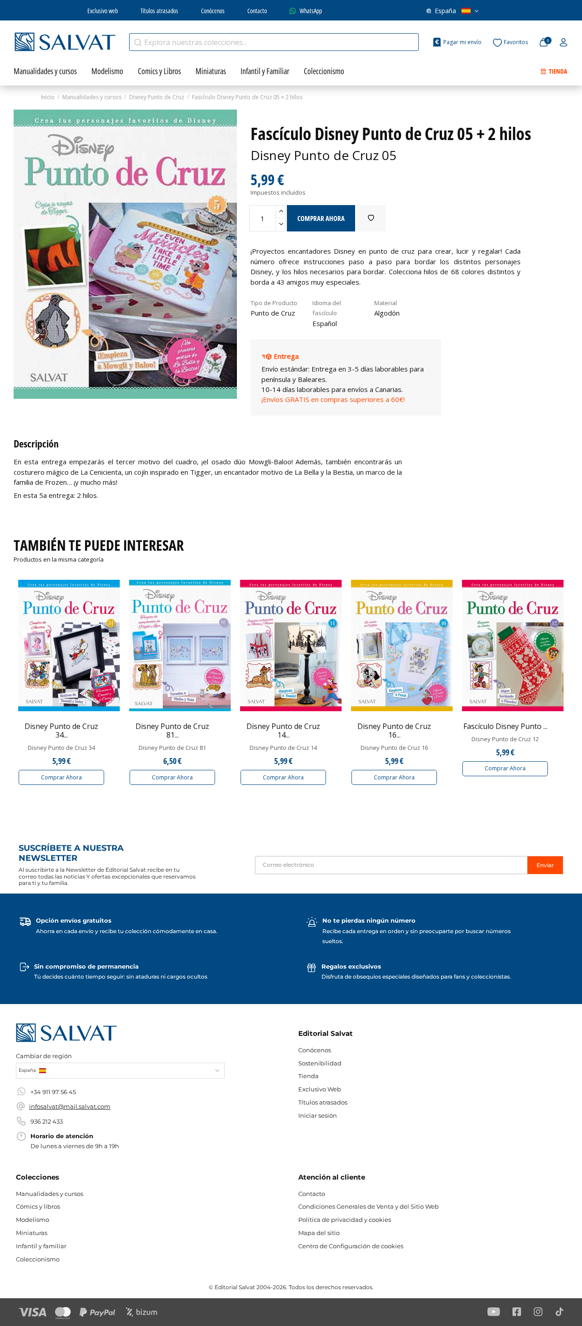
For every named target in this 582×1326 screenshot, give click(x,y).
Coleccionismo (38, 1259)
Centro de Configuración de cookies (350, 1246)
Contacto (257, 10)
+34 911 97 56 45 (53, 1091)
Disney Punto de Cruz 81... (172, 730)
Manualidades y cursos (49, 1193)
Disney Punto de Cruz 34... (61, 730)
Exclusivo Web (319, 1089)
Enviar (545, 865)
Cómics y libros (38, 1206)
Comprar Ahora (61, 777)
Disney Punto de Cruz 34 (61, 747)
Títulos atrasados (159, 10)
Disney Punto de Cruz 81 (172, 747)
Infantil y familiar (41, 1246)
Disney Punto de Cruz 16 (394, 747)
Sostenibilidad (319, 1063)
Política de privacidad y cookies (344, 1219)
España (445, 10)
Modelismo (32, 1219)
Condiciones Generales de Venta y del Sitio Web (368, 1206)
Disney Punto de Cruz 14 (283, 747)
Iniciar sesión (317, 1115)
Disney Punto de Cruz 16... (394, 730)
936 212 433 (46, 1121)
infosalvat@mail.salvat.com (69, 1106)
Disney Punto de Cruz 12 (505, 739)
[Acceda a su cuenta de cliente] (563, 43)
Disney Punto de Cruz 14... (283, 730)
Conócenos (213, 10)
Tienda (308, 1076)
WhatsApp (311, 10)
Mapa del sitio (319, 1232)
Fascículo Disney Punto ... (505, 726)
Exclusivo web (102, 10)
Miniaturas (31, 1232)
